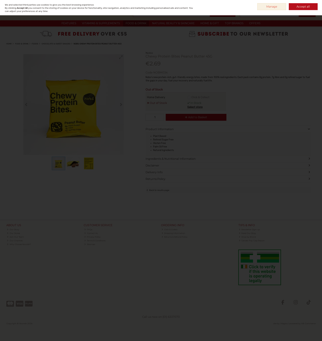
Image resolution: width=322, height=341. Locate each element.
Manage (271, 6)
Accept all (303, 6)
